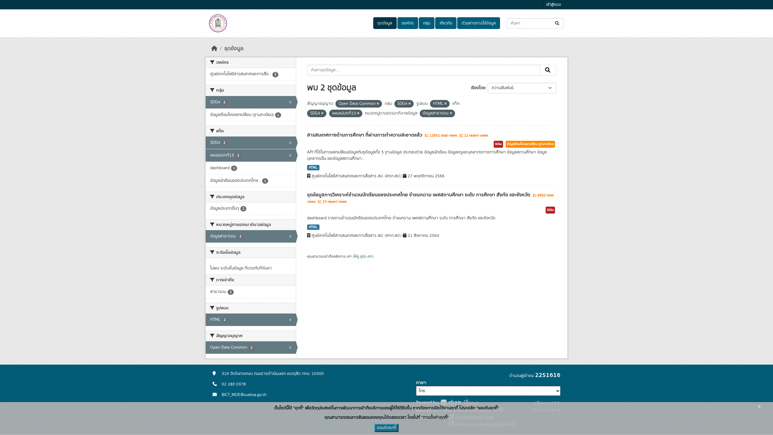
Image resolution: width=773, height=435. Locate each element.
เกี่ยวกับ (446, 23)
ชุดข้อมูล (384, 23)
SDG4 (498, 144)
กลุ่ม (426, 23)
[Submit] (557, 23)
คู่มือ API (366, 256)
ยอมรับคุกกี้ (386, 428)
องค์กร (408, 23)
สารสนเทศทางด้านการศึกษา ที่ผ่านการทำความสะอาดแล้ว (365, 135)
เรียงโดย (478, 88)
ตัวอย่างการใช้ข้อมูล (479, 23)
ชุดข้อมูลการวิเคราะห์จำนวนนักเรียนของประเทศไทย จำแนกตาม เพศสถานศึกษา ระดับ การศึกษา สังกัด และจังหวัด (419, 195)
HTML (313, 167)
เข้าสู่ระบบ (553, 5)
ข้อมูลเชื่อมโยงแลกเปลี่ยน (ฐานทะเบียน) (530, 144)
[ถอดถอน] (378, 104)
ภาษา (421, 383)
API (349, 256)
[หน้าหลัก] (214, 49)
